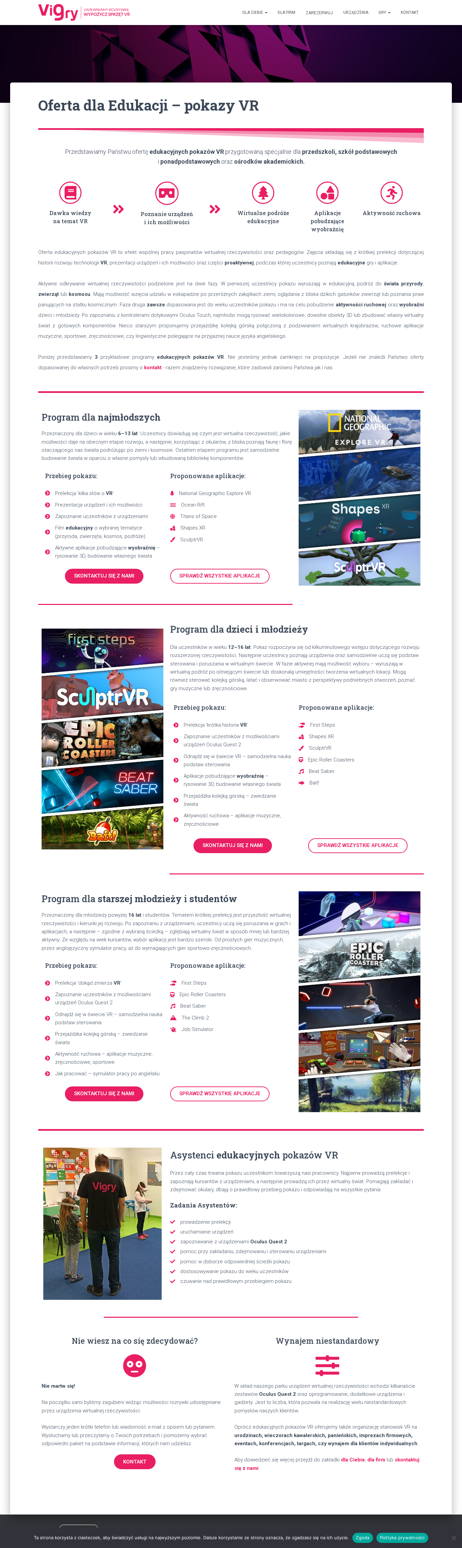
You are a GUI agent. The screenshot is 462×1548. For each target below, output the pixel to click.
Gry (382, 12)
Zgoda (362, 1537)
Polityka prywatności (402, 1537)
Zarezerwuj (319, 12)
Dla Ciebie (253, 12)
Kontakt (410, 12)
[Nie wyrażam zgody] (453, 1537)
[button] (266, 12)
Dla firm (286, 12)
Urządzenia (355, 12)
